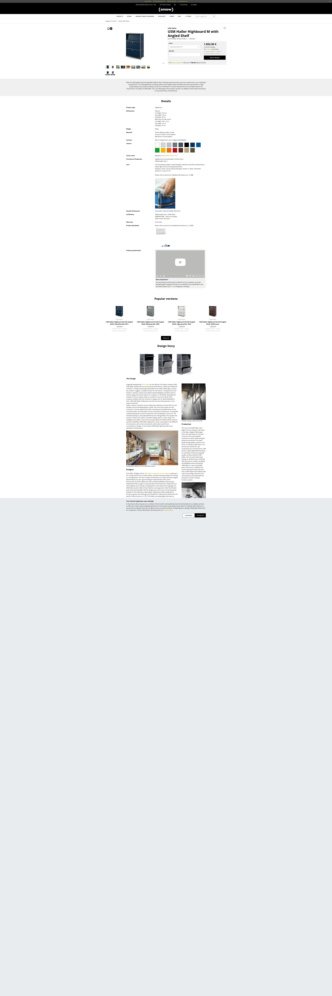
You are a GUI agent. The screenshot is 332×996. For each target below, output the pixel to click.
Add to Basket (215, 58)
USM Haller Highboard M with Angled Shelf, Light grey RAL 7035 (181, 323)
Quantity (171, 51)
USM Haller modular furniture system (157, 473)
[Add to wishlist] (224, 28)
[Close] (330, 1)
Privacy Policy (168, 510)
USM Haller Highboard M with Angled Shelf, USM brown (212, 323)
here (171, 286)
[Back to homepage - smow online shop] (166, 9)
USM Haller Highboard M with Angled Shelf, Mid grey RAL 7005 (150, 323)
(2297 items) (124, 21)
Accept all (200, 515)
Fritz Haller (145, 384)
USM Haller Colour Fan (169, 156)
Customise (188, 515)
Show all (166, 338)
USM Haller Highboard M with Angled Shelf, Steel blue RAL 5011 (119, 323)
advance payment (177, 63)
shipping (209, 49)
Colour (171, 43)
